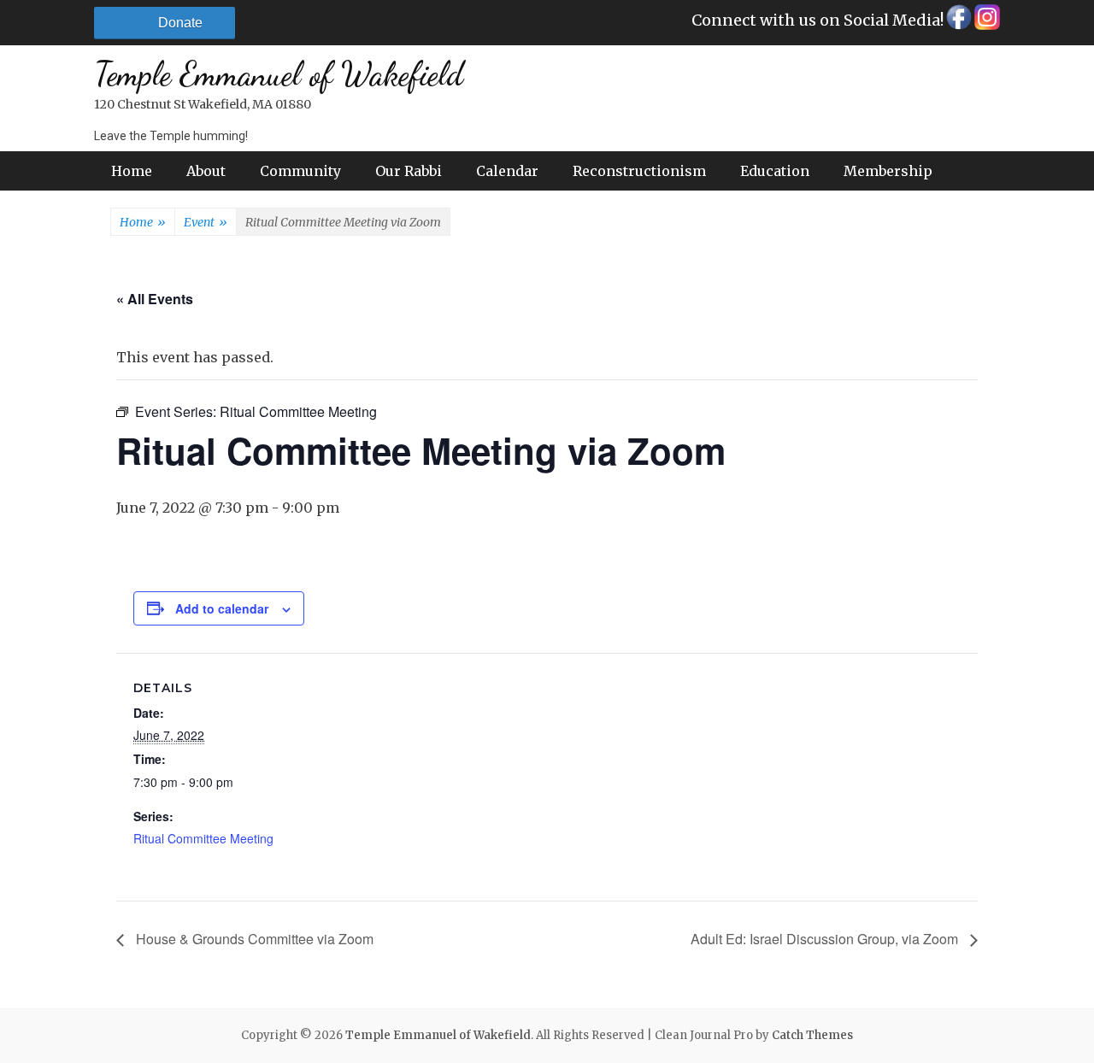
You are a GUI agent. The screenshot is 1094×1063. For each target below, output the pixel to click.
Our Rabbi (408, 170)
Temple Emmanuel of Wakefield (278, 74)
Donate (180, 22)
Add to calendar (221, 608)
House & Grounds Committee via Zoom (252, 938)
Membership (888, 170)
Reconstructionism (639, 170)
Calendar (507, 170)
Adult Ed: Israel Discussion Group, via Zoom (826, 938)
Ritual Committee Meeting (203, 838)
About (206, 170)
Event (205, 222)
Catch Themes (812, 1035)
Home (131, 170)
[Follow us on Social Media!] (958, 22)
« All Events (154, 298)
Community (300, 170)
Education (774, 170)
